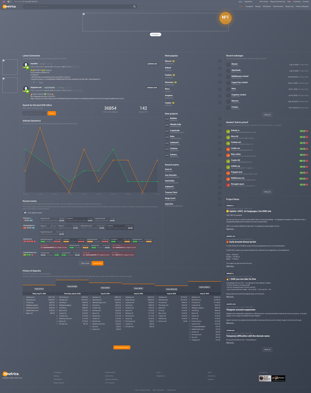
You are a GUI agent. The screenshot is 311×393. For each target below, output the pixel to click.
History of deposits (302, 6)
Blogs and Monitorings (277, 1)
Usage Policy (171, 390)
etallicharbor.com (29, 252)
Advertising (297, 1)
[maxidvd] (75, 67)
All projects (249, 6)
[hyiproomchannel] (81, 90)
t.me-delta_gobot (175, 138)
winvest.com (169, 63)
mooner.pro (231, 330)
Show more (85, 263)
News (289, 1)
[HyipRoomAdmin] (76, 90)
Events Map (109, 376)
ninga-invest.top (170, 200)
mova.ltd (168, 91)
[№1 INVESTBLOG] (155, 31)
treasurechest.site (170, 194)
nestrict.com (231, 304)
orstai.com (27, 239)
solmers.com (152, 87)
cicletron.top (174, 150)
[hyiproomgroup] (78, 90)
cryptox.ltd (168, 105)
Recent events (278, 6)
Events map (289, 6)
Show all (267, 115)
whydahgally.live (175, 126)
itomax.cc (27, 218)
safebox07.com (175, 144)
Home (241, 6)
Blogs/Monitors (59, 383)
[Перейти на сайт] (43, 87)
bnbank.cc (168, 70)
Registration (248, 1)
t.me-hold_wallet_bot (171, 182)
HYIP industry (263, 1)
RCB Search (267, 6)
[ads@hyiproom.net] (73, 90)
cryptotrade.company (177, 132)
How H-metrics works (142, 390)
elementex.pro (169, 85)
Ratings (258, 6)
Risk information (158, 390)
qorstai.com (169, 171)
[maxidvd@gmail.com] (73, 67)
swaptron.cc (169, 98)
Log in (240, 1)
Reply (41, 82)
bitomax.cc (173, 120)
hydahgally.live (29, 225)
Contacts (306, 1)
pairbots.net (152, 64)
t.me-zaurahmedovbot (172, 177)
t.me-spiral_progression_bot (174, 206)
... (219, 60)
